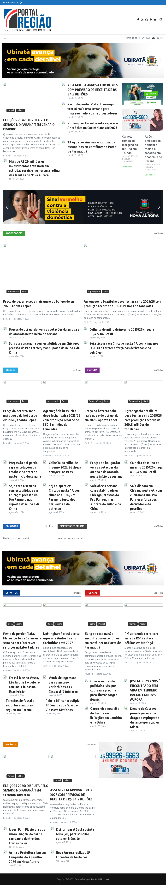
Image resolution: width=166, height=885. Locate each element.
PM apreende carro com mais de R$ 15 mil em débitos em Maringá (141, 638)
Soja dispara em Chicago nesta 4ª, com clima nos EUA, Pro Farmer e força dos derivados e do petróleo (123, 347)
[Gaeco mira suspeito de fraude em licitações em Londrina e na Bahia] (86, 708)
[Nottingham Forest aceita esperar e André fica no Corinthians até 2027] (63, 122)
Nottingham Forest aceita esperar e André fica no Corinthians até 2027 (61, 638)
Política (20, 110)
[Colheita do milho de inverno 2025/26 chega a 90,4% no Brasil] (85, 328)
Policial (92, 593)
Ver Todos (158, 233)
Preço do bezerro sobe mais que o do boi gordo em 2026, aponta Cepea (20, 415)
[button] (5, 60)
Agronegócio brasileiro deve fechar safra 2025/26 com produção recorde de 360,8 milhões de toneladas (61, 420)
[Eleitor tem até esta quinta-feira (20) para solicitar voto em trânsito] (51, 828)
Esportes (12, 593)
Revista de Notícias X (100, 879)
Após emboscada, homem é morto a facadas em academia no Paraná (153, 149)
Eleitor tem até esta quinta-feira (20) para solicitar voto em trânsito (75, 833)
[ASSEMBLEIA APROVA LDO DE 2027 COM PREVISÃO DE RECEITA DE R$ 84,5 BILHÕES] (63, 84)
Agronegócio (14, 233)
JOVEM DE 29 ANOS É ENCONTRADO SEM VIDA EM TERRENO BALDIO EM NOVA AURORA (145, 690)
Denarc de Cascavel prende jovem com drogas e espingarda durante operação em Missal (145, 717)
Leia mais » (127, 167)
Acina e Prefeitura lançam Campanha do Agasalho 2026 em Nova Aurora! (27, 857)
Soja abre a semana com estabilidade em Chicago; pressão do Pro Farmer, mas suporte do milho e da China (44, 347)
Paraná (11, 110)
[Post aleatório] (153, 38)
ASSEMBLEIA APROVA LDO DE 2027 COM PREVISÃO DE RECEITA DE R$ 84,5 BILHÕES (93, 89)
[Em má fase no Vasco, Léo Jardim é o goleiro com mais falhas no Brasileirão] (4, 677)
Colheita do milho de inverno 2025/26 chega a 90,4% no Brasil (65, 467)
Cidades (11, 370)
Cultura (92, 370)
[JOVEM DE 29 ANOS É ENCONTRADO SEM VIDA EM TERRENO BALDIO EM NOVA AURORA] (126, 680)
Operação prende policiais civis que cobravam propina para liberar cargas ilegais (103, 690)
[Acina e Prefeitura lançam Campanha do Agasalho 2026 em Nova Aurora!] (4, 851)
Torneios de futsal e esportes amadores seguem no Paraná (20, 705)
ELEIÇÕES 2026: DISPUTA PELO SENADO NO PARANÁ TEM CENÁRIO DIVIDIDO (29, 124)
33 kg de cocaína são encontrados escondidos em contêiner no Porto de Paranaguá (91, 146)
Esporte (19, 624)
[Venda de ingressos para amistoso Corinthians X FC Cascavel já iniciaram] (44, 677)
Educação (12, 526)
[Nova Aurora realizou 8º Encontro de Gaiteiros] (51, 851)
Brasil (24, 291)
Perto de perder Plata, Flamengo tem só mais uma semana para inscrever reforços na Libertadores (92, 108)
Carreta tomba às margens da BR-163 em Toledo (130, 145)
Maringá (132, 624)
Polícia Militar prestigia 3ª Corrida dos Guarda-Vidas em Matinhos (63, 705)
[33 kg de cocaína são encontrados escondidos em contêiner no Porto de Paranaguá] (63, 141)
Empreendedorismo (72, 526)
